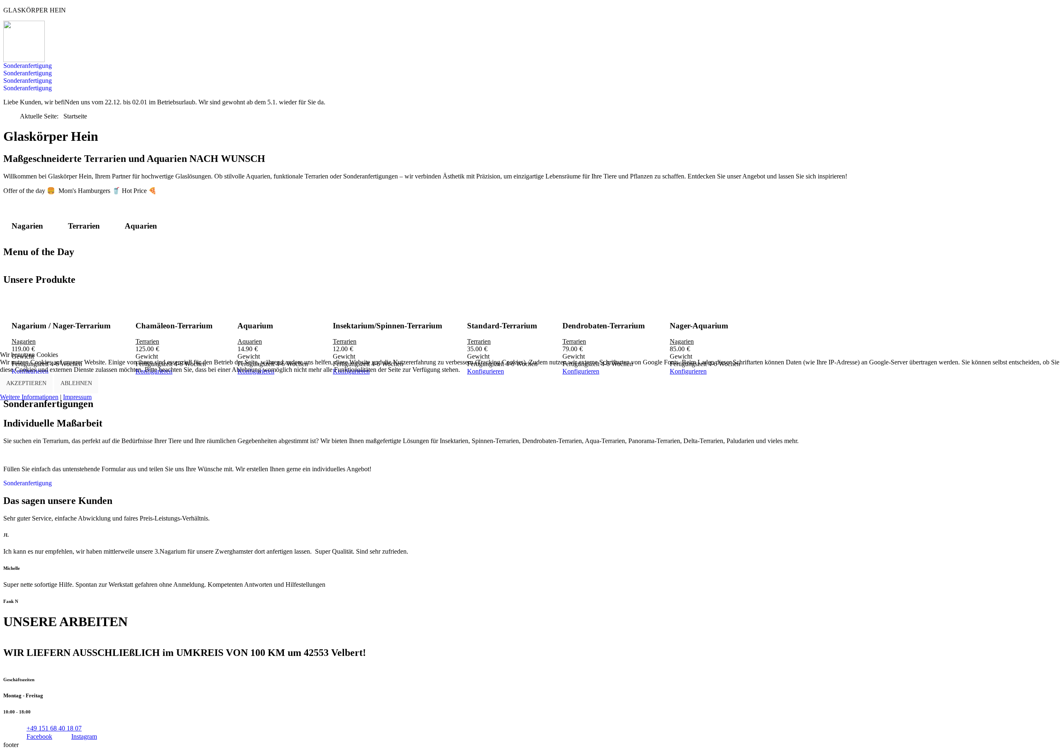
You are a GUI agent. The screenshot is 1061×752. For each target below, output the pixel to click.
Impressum (77, 396)
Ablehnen (76, 383)
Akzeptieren (26, 383)
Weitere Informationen (29, 396)
